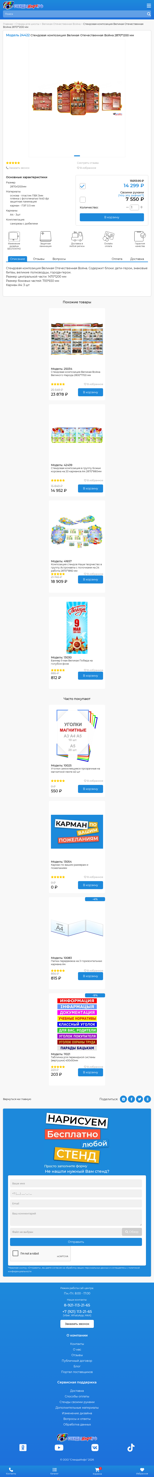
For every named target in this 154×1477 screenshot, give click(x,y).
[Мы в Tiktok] (131, 1448)
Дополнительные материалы (77, 1407)
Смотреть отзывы (88, 162)
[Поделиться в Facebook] (131, 1099)
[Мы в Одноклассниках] (23, 1448)
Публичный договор (77, 1361)
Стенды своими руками (77, 1402)
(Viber (66, 1315)
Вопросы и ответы (77, 1419)
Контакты (77, 1344)
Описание (17, 259)
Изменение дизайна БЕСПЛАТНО (14, 246)
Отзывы (39, 259)
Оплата (117, 259)
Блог (77, 1366)
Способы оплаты (77, 1396)
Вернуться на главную (17, 1099)
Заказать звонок (18, 167)
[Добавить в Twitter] (139, 1099)
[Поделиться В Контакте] (123, 1099)
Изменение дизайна (77, 1413)
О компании (77, 1335)
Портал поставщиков (77, 1372)
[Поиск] (149, 14)
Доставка (137, 259)
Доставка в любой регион (77, 245)
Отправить (76, 1242)
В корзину (90, 392)
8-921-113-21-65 (77, 1305)
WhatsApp (77, 1315)
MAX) (88, 1315)
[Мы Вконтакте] (95, 1448)
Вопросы (59, 259)
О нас (77, 1349)
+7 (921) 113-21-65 (77, 1311)
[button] (77, 155)
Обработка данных (77, 1424)
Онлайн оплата (108, 245)
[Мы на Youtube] (59, 1448)
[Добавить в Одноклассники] (147, 1099)
